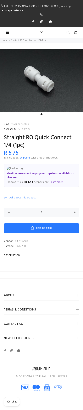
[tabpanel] (41, 80)
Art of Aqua (21, 241)
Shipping (24, 158)
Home (5, 40)
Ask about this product (22, 198)
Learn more (56, 182)
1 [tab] (41, 114)
